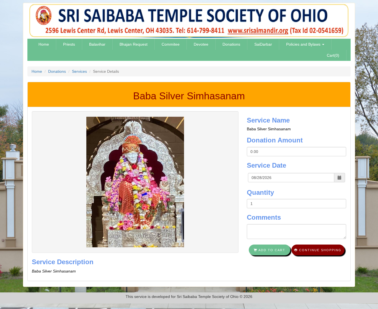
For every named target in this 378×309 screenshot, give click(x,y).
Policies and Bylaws (304, 44)
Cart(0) (333, 55)
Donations (231, 44)
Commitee (171, 44)
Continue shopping (319, 250)
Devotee (201, 44)
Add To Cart (271, 250)
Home (43, 44)
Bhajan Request (133, 44)
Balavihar (97, 44)
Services (79, 71)
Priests (69, 44)
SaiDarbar (263, 44)
